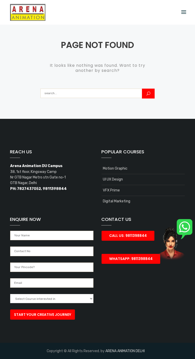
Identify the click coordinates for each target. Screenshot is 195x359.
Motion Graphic (115, 168)
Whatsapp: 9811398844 (131, 258)
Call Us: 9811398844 (128, 235)
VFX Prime (111, 190)
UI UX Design (113, 179)
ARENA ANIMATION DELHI (125, 351)
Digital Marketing (116, 201)
